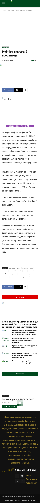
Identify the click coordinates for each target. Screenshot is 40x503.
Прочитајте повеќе (9, 406)
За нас (28, 475)
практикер (6, 277)
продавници (14, 277)
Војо (11, 60)
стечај (28, 277)
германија (14, 274)
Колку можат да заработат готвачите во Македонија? (22, 362)
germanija (12, 268)
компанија (28, 274)
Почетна (4, 10)
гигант (21, 274)
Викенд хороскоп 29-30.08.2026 (18, 399)
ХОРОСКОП (5, 396)
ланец (34, 274)
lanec (31, 268)
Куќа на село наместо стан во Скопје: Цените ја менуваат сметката (23, 340)
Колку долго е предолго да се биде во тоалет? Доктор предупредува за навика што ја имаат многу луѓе (20, 324)
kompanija (25, 268)
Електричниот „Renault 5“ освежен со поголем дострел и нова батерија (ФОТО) (24, 355)
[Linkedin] (17, 481)
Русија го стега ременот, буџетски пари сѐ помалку (24, 347)
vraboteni (31, 271)
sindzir (19, 271)
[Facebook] (17, 476)
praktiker (5, 271)
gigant (18, 268)
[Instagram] (22, 476)
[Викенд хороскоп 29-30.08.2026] (20, 388)
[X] (23, 481)
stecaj (24, 271)
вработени (6, 274)
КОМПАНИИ (11, 10)
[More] (25, 90)
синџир (22, 277)
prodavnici (13, 271)
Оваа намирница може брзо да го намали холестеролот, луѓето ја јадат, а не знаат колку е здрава (24, 333)
